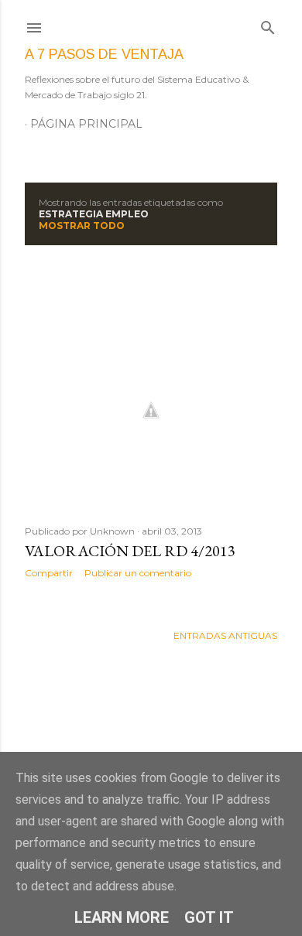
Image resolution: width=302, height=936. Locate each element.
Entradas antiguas (225, 635)
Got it (209, 917)
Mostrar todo (82, 225)
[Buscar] (268, 24)
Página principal (86, 124)
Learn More (121, 917)
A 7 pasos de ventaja (104, 54)
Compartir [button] (49, 573)
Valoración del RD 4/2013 (130, 551)
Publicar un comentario (137, 573)
